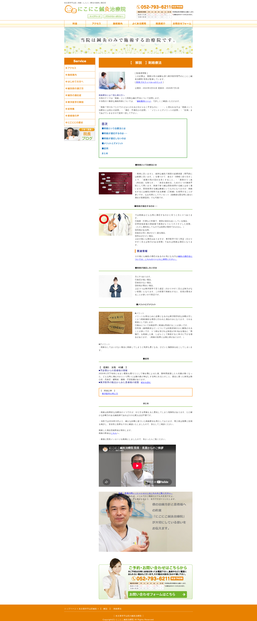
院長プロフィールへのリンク (149, 82)
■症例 (105, 148)
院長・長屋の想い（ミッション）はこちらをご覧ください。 (146, 493)
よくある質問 (139, 23)
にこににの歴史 (75, 122)
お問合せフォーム (182, 23)
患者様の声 (73, 116)
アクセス (96, 23)
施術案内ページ (144, 101)
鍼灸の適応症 (74, 95)
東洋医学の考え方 (110, 394)
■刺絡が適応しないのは (114, 138)
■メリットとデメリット (112, 143)
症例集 (71, 109)
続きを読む (146, 382)
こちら (114, 433)
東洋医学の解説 (76, 102)
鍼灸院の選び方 (76, 88)
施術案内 (118, 23)
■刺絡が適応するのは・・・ (114, 133)
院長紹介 (160, 23)
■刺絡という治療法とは (114, 128)
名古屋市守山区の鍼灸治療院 (129, 616)
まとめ (105, 153)
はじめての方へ (76, 82)
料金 (75, 23)
